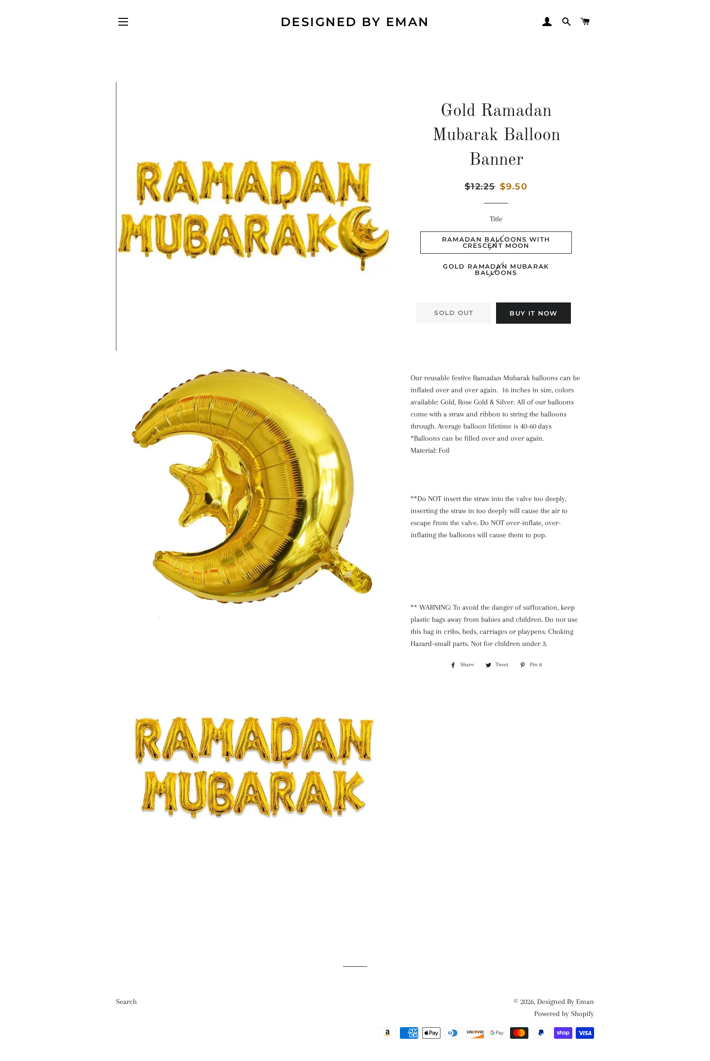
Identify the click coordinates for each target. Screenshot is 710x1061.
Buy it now (533, 313)
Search (126, 1001)
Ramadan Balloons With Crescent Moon (496, 242)
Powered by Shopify (564, 1013)
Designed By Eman (355, 21)
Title (496, 219)
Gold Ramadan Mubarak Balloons (496, 269)
